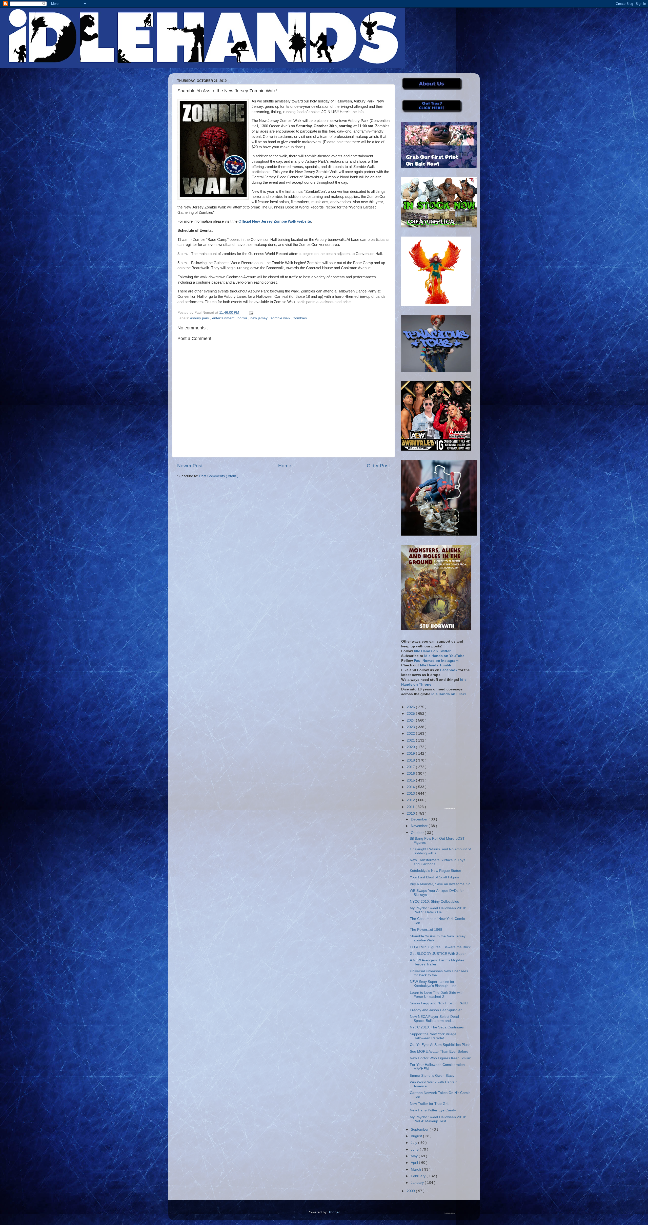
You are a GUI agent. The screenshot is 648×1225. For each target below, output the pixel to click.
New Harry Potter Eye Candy (433, 1110)
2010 (411, 813)
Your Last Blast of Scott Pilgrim (434, 877)
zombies (300, 318)
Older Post (378, 465)
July (414, 1143)
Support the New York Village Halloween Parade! (433, 1036)
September (420, 1129)
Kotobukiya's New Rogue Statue (435, 871)
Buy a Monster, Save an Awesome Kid (440, 884)
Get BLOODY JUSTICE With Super (438, 954)
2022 (411, 733)
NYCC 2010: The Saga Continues (437, 1027)
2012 (411, 800)
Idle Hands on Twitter (432, 651)
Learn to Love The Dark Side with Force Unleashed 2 (436, 995)
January (418, 1183)
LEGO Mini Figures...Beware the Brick (440, 947)
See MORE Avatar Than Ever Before (439, 1051)
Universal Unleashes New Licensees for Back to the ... (439, 973)
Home (284, 465)
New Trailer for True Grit (429, 1104)
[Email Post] (250, 312)
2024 (411, 720)
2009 (411, 1191)
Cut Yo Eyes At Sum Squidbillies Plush (440, 1045)
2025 (411, 713)
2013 (411, 793)
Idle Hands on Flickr (448, 694)
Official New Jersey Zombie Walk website (274, 221)
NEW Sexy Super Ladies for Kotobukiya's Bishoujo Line (433, 984)
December (420, 819)
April (415, 1163)
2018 (411, 760)
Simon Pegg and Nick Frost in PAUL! (439, 1003)
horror (242, 318)
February (419, 1176)
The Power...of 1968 (426, 930)
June (415, 1149)
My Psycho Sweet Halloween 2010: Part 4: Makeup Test (438, 1119)
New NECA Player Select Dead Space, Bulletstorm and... (434, 1019)
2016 (411, 773)
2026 (411, 707)
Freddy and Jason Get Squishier (436, 1010)
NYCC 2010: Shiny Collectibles (434, 901)
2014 (411, 787)
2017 (411, 767)
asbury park (200, 318)
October (418, 833)
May (415, 1156)
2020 (411, 747)
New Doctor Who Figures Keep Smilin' (440, 1058)
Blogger (334, 1212)
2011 (411, 807)
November (420, 826)
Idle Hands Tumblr (435, 665)
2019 (411, 753)
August (417, 1136)
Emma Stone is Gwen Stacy (432, 1076)
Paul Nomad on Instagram (436, 661)
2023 (411, 727)
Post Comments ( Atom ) (218, 476)
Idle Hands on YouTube (444, 656)
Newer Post (189, 465)
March (416, 1169)
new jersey (259, 318)
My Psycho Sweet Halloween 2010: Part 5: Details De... (438, 910)
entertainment (223, 318)
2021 (411, 740)
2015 (411, 780)
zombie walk (281, 318)
